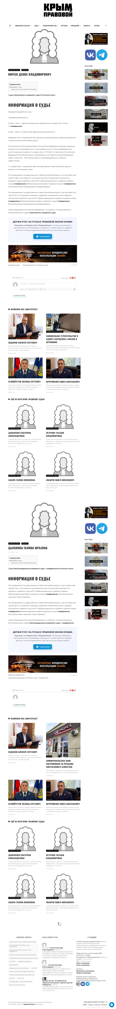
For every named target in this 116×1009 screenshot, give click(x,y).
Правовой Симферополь (16, 675)
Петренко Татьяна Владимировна (55, 434)
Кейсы (49, 756)
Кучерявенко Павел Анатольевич (63, 381)
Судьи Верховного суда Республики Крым (20, 981)
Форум (96, 26)
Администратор (48, 981)
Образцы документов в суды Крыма (19, 968)
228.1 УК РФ (20, 978)
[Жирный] (21, 289)
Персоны (64, 26)
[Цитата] (35, 289)
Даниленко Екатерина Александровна (19, 434)
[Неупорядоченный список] (33, 289)
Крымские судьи (14, 70)
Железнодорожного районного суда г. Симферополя (36, 569)
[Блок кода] (38, 289)
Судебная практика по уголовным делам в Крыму (22, 942)
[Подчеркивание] (26, 289)
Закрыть (106, 1001)
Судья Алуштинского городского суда (35, 265)
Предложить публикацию (85, 971)
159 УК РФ (12, 978)
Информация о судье (15, 87)
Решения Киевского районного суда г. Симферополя (19, 946)
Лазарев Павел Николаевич (60, 479)
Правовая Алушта (14, 265)
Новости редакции (83, 965)
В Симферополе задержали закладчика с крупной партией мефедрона (57, 983)
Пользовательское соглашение (95, 1002)
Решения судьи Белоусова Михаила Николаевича (22, 954)
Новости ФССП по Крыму (54, 331)
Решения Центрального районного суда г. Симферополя (20, 950)
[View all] (96, 74)
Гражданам (75, 26)
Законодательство (22, 26)
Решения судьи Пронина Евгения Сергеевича (21, 974)
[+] (45, 289)
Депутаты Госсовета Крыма (17, 985)
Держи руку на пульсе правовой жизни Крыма (23, 89)
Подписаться (44, 236)
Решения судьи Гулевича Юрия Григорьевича (21, 971)
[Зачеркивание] (28, 289)
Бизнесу (87, 26)
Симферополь (16, 126)
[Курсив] (24, 289)
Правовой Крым (13, 964)
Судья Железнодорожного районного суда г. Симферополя (28, 678)
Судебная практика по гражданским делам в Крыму (23, 958)
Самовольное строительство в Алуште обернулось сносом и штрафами (62, 339)
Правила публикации (83, 973)
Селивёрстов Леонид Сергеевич (24, 381)
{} (42, 289)
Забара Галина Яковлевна (21, 479)
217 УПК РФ (12, 961)
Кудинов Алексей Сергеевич (22, 342)
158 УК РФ (34, 968)
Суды (36, 26)
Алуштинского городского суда (27, 95)
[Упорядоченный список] (31, 289)
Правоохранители (49, 26)
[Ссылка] (40, 289)
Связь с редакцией (83, 963)
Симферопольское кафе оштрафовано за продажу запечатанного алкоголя (59, 763)
